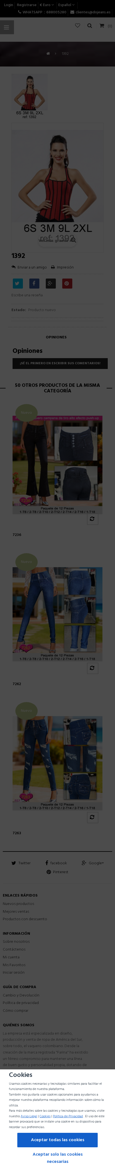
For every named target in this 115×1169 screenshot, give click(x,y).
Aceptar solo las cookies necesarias (58, 1158)
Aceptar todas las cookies (57, 1140)
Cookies (45, 1116)
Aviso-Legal (29, 1116)
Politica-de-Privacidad (68, 1116)
